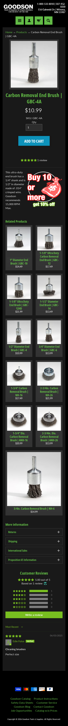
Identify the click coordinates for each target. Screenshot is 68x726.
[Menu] (20, 20)
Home (8, 32)
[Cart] (39, 20)
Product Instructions (46, 698)
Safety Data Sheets (22, 702)
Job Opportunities (21, 710)
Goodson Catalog (20, 698)
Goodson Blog (22, 706)
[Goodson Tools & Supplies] (18, 8)
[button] (29, 160)
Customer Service (46, 702)
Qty (34, 122)
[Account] (29, 20)
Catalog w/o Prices (46, 710)
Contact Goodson (44, 706)
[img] (13, 636)
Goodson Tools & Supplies (32, 719)
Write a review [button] (34, 614)
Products (21, 32)
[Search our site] (48, 20)
